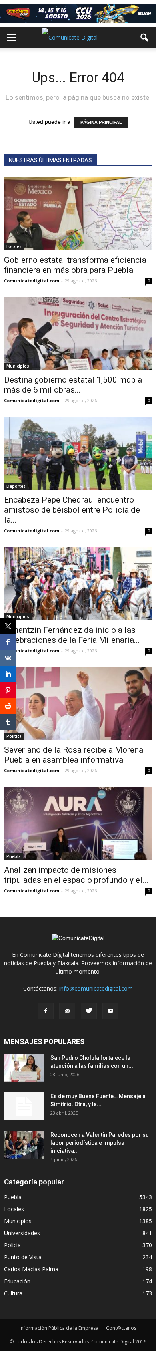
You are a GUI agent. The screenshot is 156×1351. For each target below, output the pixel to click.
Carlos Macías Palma (31, 1269)
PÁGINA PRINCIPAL (101, 122)
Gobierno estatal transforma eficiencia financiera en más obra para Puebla (75, 265)
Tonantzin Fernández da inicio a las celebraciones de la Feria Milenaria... (72, 635)
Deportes (16, 486)
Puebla (13, 856)
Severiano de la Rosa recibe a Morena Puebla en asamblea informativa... (73, 755)
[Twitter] (89, 1011)
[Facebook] (46, 1011)
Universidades (22, 1233)
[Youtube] (110, 1011)
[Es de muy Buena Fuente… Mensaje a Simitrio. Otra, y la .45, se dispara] (24, 1106)
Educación (17, 1281)
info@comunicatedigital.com (96, 988)
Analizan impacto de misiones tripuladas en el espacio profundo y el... (76, 875)
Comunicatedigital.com (31, 281)
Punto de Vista (23, 1257)
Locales (14, 246)
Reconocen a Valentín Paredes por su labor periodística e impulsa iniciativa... (99, 1143)
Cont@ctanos (121, 1328)
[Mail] (67, 1011)
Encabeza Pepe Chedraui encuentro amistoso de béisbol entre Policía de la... (72, 510)
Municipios (17, 366)
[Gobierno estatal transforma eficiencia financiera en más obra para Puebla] (78, 213)
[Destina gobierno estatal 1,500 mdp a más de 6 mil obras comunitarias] (78, 333)
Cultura (13, 1293)
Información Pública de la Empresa (59, 1328)
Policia (12, 1245)
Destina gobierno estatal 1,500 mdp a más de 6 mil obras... (73, 385)
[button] (145, 37)
